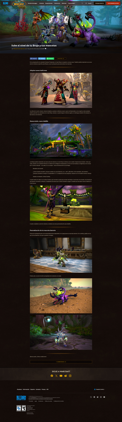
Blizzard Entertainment (19, 48)
